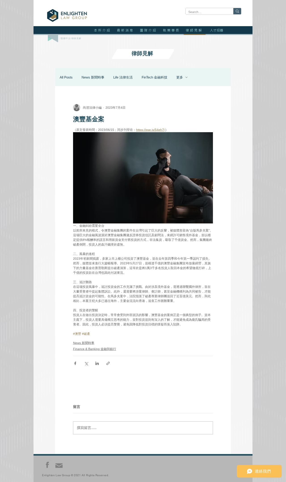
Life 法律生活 (123, 77)
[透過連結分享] (108, 363)
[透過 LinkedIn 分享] (97, 363)
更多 (179, 77)
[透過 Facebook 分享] (75, 363)
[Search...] (237, 11)
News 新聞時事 (93, 77)
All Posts (66, 77)
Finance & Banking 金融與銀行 (94, 349)
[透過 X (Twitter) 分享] (86, 363)
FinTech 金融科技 (154, 77)
